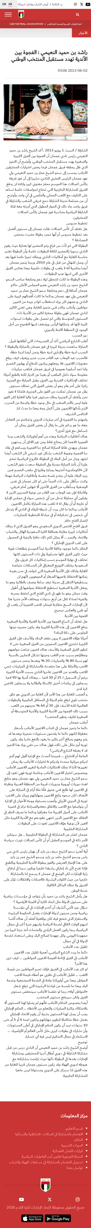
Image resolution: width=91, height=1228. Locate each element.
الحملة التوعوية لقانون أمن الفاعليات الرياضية (52, 1156)
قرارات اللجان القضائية (67, 1151)
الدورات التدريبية (72, 1145)
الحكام (78, 1140)
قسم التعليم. (74, 1128)
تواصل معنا (75, 1168)
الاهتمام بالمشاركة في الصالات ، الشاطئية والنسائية (49, 1134)
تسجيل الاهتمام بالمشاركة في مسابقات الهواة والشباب (46, 1162)
